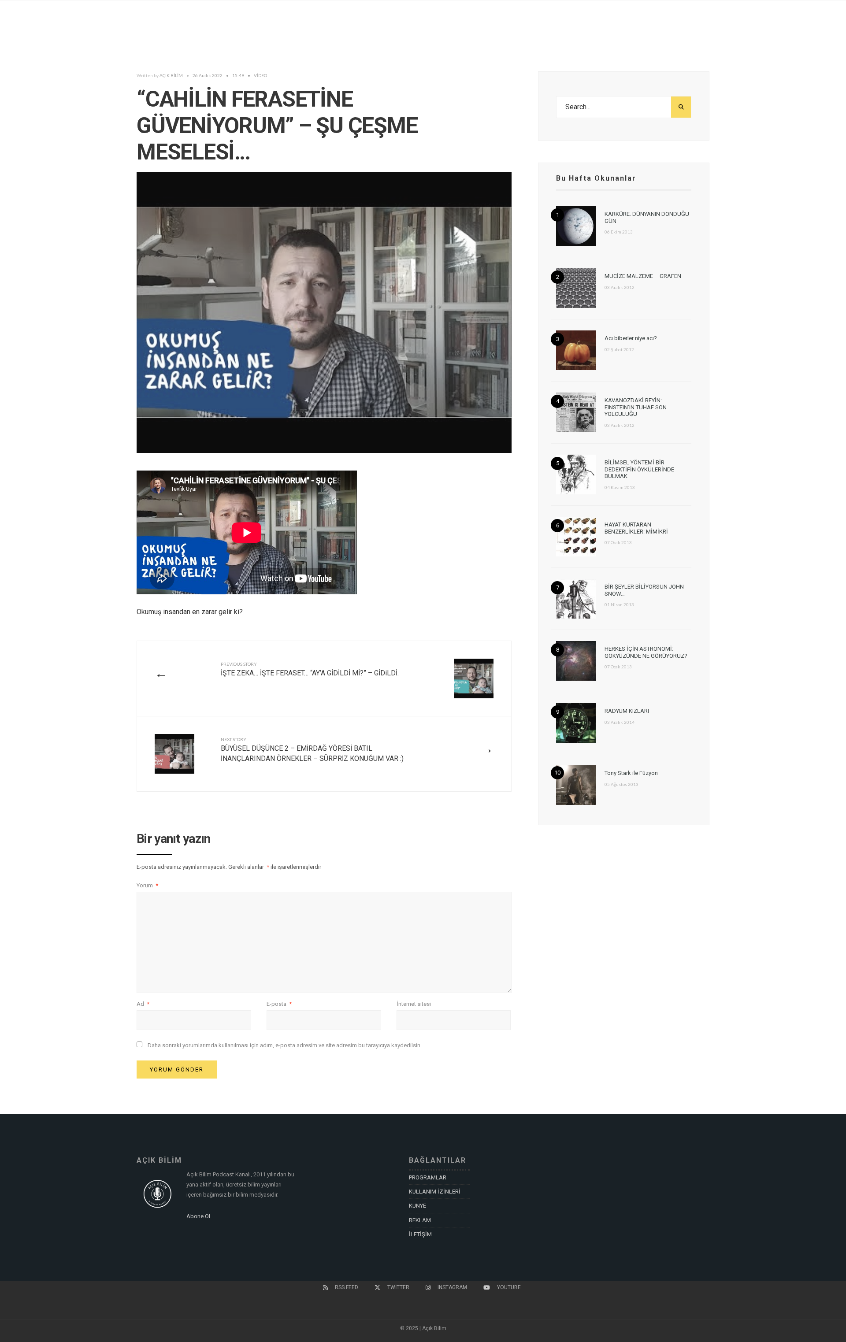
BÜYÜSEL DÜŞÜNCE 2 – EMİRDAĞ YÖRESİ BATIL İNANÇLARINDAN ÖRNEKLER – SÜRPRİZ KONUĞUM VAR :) (312, 750)
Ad (143, 1004)
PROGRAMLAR (427, 1177)
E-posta (279, 1004)
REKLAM (420, 1220)
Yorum (147, 885)
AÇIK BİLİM (171, 75)
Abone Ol (198, 1216)
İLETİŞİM (420, 1234)
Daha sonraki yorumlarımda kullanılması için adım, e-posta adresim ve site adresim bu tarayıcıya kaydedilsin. (285, 1045)
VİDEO (260, 75)
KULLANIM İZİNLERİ (434, 1191)
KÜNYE (417, 1205)
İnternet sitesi (414, 1004)
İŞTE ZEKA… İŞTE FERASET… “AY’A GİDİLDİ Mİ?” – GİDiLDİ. (310, 669)
